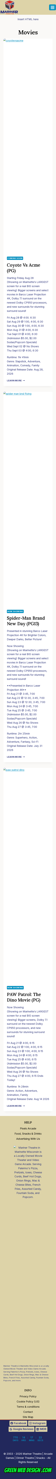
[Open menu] (52, 7)
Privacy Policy (28, 1396)
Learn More (16, 380)
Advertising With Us (28, 1138)
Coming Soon (15, 258)
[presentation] (28, 146)
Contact (28, 1411)
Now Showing (15, 611)
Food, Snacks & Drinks (28, 1133)
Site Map (28, 1416)
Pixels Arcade (28, 1128)
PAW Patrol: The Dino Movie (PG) (24, 997)
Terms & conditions (28, 1406)
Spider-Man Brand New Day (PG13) (26, 620)
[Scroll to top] (50, 1470)
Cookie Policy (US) (28, 1401)
